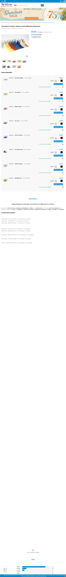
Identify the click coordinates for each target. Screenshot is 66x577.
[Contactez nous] (61, 1)
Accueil (2, 22)
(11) (53, 566)
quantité (52, 80)
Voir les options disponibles (36, 34)
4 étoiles (18, 568)
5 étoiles (18, 566)
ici (45, 576)
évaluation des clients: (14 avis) (12, 28)
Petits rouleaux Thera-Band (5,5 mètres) (47, 22)
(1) (52, 570)
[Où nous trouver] (2, 1)
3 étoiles (18, 570)
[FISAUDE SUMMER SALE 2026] (33, 14)
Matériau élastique (17, 22)
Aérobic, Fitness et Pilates (8, 22)
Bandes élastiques (24, 22)
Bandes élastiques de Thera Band (34, 22)
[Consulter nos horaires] (5, 1)
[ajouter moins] (56, 81)
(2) (52, 568)
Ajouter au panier (58, 84)
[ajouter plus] (62, 81)
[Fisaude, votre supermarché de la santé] (7, 5)
